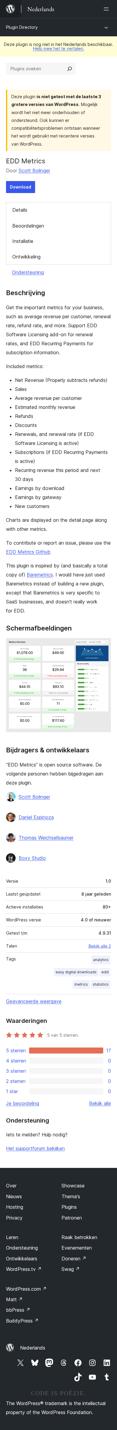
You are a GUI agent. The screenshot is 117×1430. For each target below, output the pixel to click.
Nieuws (14, 1196)
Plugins (69, 1207)
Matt (14, 1299)
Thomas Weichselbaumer (46, 838)
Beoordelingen (28, 226)
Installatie (22, 241)
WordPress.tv (24, 1269)
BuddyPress (22, 1321)
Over (11, 1186)
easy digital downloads (76, 972)
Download (20, 186)
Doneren (74, 1259)
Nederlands (32, 1348)
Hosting (14, 1207)
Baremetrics (40, 575)
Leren (12, 1237)
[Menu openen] (107, 9)
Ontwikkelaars (21, 1259)
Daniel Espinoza (36, 817)
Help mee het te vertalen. (58, 48)
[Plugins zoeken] (70, 69)
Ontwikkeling (26, 257)
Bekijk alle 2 (99, 946)
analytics (101, 959)
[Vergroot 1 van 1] (103, 646)
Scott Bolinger (34, 171)
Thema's (71, 1196)
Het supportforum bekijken (35, 1148)
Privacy (14, 1218)
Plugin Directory (22, 27)
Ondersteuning (28, 272)
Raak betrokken (79, 1237)
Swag (71, 1269)
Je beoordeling (22, 1103)
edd (105, 972)
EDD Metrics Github (28, 552)
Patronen (72, 1218)
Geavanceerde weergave (34, 1001)
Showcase (73, 1186)
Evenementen (77, 1248)
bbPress (18, 1310)
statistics (101, 984)
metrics (81, 984)
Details (19, 210)
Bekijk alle (100, 1103)
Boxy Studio (32, 858)
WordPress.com (26, 1289)
